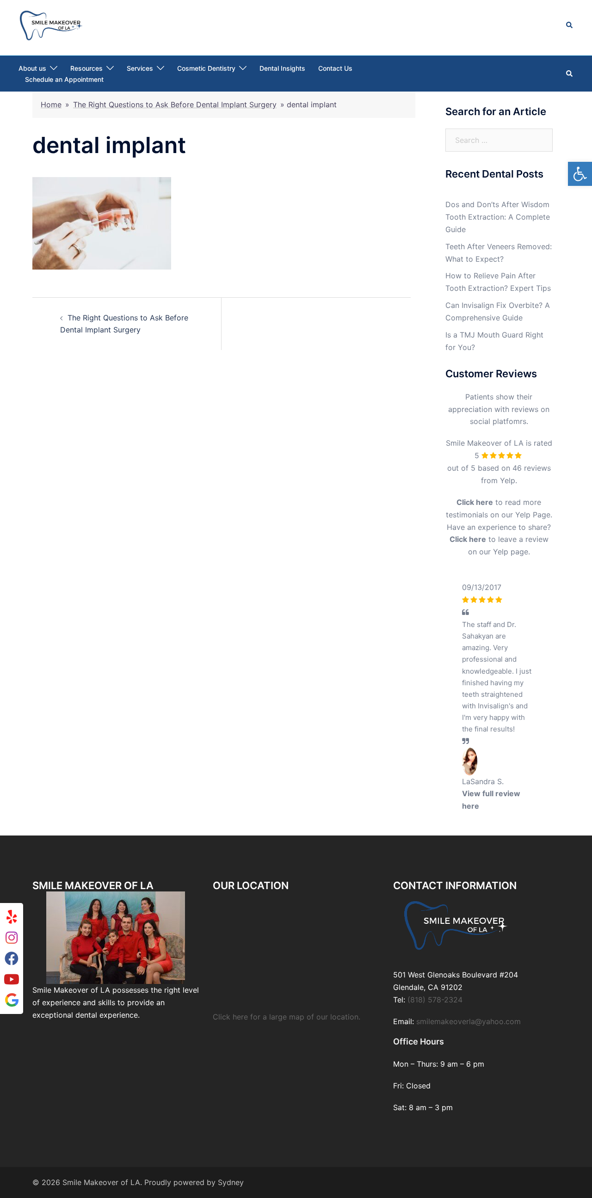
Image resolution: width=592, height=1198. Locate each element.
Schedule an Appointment (64, 79)
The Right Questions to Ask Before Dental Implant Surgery (175, 104)
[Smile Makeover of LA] (51, 24)
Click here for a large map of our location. (286, 1179)
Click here (474, 502)
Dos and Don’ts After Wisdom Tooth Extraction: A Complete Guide (497, 217)
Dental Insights (282, 68)
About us (32, 68)
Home (51, 104)
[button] (580, 174)
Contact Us (335, 68)
